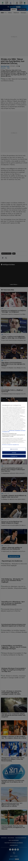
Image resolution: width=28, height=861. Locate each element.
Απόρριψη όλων (14, 456)
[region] (14, 430)
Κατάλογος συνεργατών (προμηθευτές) (10, 444)
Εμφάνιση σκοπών (14, 448)
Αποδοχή (14, 452)
